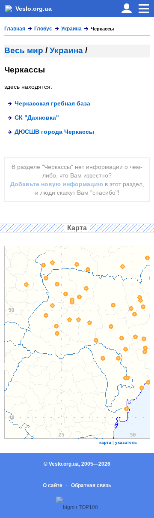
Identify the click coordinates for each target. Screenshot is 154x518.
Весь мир (23, 50)
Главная (14, 29)
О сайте (52, 485)
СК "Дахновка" (37, 117)
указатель (126, 442)
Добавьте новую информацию (56, 184)
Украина (71, 29)
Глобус (43, 29)
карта (105, 442)
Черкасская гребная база (52, 103)
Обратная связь (91, 485)
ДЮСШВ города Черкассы (54, 131)
